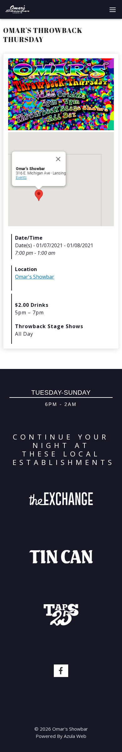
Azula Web (75, 736)
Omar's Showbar (34, 276)
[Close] (58, 159)
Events (21, 177)
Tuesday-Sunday (61, 392)
